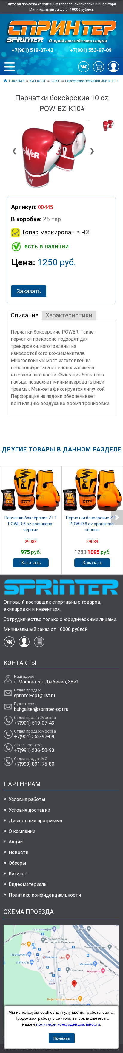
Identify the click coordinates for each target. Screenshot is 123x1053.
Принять (61, 1038)
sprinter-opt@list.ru (34, 695)
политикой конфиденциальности (68, 1024)
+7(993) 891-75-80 (34, 764)
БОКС (55, 81)
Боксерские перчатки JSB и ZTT (92, 81)
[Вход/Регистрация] (113, 66)
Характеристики (69, 315)
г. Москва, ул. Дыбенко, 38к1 (46, 682)
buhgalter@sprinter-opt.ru (41, 709)
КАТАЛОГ (38, 81)
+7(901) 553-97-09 (90, 50)
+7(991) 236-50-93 (34, 750)
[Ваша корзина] (98, 66)
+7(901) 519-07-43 (32, 50)
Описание (25, 315)
